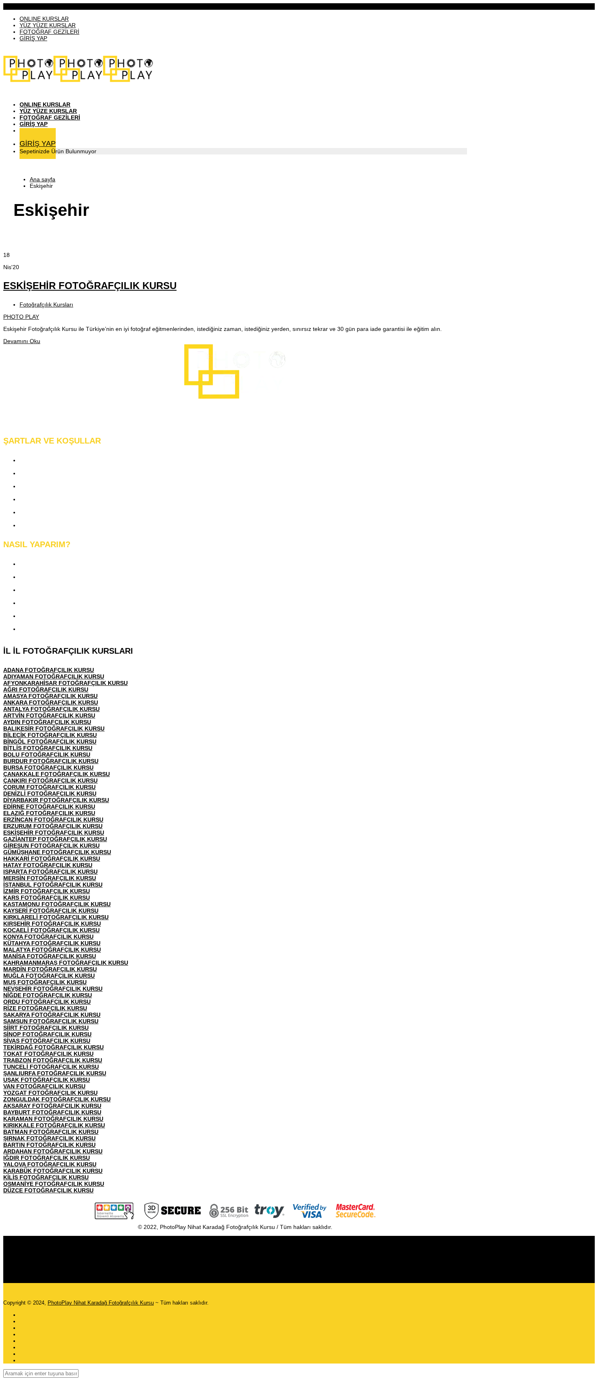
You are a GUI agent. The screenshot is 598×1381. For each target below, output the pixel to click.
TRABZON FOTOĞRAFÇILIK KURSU (52, 1060)
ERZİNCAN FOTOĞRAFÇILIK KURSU (53, 819)
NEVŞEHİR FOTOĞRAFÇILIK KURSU (53, 988)
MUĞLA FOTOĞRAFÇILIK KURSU (49, 975)
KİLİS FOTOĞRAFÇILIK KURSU (46, 1177)
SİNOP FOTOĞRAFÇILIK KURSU (47, 1034)
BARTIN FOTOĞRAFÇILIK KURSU (49, 1145)
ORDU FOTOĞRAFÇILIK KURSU (47, 1001)
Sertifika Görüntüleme (51, 615)
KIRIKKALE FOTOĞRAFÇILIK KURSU (54, 1125)
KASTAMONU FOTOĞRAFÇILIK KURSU (57, 904)
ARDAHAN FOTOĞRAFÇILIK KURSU (53, 1151)
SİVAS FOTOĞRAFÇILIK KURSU (46, 1040)
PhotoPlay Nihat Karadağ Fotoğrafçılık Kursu (101, 1303)
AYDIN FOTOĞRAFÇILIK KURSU (47, 722)
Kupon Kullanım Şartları (54, 512)
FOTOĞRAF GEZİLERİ (49, 31)
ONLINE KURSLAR (44, 18)
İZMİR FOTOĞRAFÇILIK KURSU (46, 891)
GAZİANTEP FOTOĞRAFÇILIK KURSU (55, 839)
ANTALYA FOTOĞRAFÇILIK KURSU (51, 709)
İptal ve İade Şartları (48, 525)
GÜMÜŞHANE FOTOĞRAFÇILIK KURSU (57, 852)
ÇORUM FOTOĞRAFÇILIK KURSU (49, 787)
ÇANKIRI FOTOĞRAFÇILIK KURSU (50, 780)
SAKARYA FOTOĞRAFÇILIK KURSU (51, 1014)
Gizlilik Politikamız (46, 486)
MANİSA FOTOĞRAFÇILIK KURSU (49, 956)
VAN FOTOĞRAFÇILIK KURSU (44, 1086)
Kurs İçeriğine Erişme (50, 576)
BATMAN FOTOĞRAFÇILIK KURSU (50, 1132)
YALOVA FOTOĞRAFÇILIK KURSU (49, 1164)
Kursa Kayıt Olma (45, 563)
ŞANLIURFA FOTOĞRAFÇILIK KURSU (54, 1073)
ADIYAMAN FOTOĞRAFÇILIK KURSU (53, 676)
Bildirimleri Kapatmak (50, 628)
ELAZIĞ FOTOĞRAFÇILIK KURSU (49, 813)
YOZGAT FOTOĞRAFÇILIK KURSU (50, 1093)
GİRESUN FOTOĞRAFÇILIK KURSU (51, 845)
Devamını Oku (21, 341)
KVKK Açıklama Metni (51, 460)
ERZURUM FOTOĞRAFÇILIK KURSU (53, 826)
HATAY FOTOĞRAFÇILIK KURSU (47, 865)
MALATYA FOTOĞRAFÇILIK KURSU (52, 949)
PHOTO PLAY (21, 316)
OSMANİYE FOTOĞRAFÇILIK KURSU (53, 1184)
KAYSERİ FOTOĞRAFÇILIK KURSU (50, 910)
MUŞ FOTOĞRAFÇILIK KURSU (45, 982)
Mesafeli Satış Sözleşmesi (58, 499)
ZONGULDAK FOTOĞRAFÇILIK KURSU (57, 1099)
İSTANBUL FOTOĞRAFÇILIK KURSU (53, 884)
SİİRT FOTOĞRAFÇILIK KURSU (46, 1027)
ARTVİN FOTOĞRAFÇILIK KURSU (49, 715)
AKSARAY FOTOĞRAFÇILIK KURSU (52, 1106)
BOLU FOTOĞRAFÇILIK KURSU (46, 754)
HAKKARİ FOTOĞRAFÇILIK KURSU (51, 858)
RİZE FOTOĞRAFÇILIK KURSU (45, 1008)
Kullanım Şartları (44, 473)
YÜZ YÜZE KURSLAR (48, 25)
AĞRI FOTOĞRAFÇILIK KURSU (45, 689)
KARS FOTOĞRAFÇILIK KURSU (46, 897)
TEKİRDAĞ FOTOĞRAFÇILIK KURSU (53, 1047)
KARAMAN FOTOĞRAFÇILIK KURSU (53, 1119)
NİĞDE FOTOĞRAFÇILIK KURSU (47, 995)
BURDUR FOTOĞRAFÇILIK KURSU (50, 761)
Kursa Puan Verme (47, 602)
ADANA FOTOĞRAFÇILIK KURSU (48, 670)
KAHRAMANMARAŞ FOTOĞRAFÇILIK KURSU (65, 962)
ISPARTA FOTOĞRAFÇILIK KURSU (50, 871)
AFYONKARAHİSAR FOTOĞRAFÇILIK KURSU (65, 683)
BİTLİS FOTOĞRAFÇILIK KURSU (47, 748)
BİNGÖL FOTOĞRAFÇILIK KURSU (49, 741)
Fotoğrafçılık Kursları (46, 304)
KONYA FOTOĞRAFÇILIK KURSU (48, 936)
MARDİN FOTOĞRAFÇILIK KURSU (50, 969)
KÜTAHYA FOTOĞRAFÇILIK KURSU (51, 943)
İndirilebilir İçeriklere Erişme (60, 589)
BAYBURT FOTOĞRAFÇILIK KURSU (52, 1112)
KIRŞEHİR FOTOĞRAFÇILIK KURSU (52, 923)
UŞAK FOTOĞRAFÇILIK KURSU (46, 1080)
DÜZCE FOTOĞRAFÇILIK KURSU (48, 1190)
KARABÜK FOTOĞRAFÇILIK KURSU (53, 1171)
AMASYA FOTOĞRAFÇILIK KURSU (50, 696)
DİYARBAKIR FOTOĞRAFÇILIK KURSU (56, 800)
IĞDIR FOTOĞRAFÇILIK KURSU (46, 1158)
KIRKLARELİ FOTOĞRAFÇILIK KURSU (56, 917)
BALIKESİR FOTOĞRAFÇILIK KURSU (54, 728)
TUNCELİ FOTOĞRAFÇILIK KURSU (51, 1066)
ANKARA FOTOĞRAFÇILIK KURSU (50, 702)
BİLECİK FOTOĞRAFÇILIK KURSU (50, 735)
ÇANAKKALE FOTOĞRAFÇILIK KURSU (56, 774)
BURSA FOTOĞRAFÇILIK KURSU (48, 767)
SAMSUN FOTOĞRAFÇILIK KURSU (50, 1021)
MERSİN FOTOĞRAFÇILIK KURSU (49, 878)
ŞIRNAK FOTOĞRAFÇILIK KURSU (49, 1138)
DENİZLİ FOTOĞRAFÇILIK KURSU (49, 793)
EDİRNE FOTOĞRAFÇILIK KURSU (49, 806)
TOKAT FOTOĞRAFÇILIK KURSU (48, 1053)
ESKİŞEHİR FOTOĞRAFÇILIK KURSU (90, 285)
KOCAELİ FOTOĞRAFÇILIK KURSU (51, 930)
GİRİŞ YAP (33, 38)
